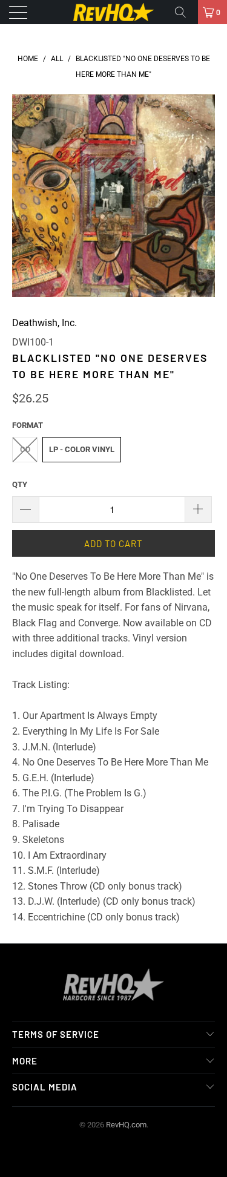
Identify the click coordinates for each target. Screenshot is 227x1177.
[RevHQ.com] (114, 12)
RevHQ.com (126, 1124)
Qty (19, 484)
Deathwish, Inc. (44, 323)
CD (25, 449)
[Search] (185, 12)
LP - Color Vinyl (81, 449)
